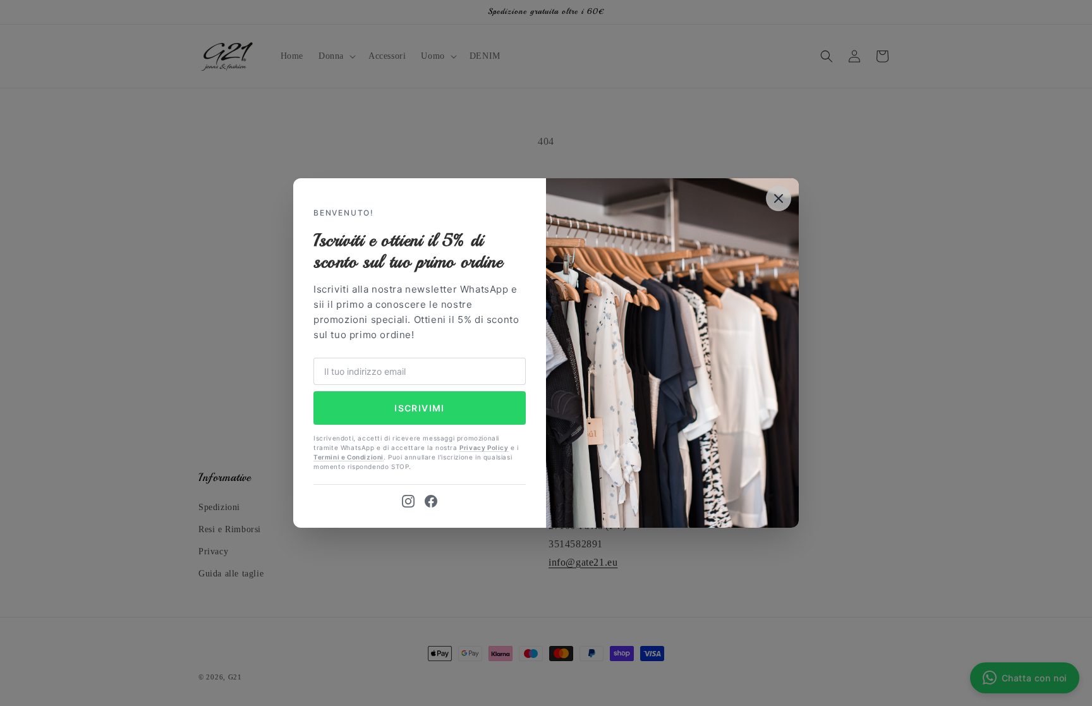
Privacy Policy (483, 447)
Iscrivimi (419, 408)
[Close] (778, 198)
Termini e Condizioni (348, 457)
